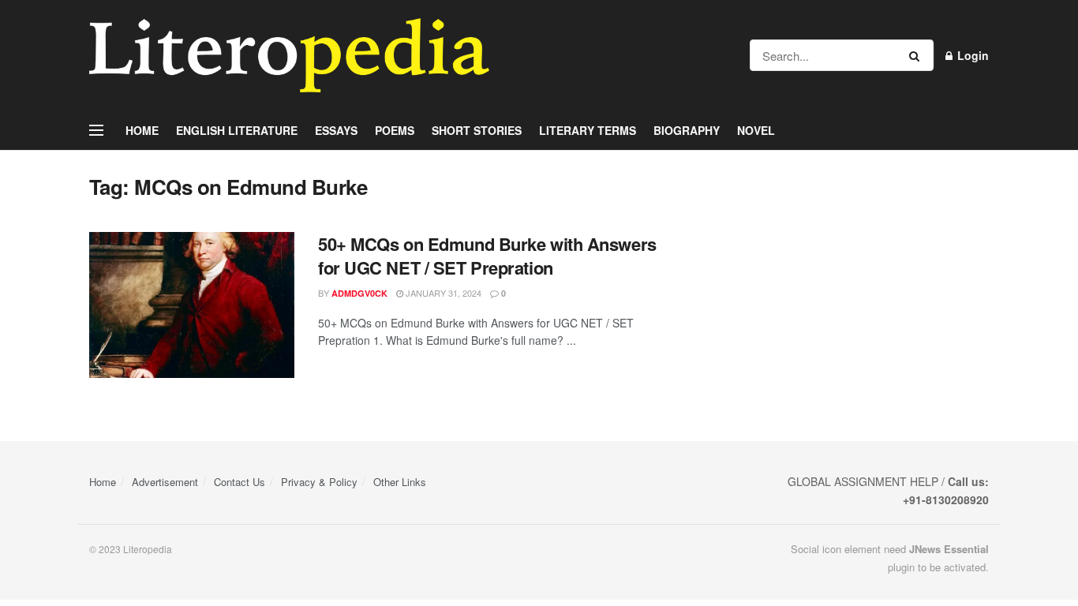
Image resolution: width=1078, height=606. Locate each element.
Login (971, 55)
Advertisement (165, 481)
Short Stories (477, 130)
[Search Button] (917, 55)
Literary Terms (587, 130)
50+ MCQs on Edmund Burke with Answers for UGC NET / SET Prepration (487, 256)
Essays (336, 130)
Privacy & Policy (319, 481)
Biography (686, 130)
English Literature (237, 130)
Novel (756, 130)
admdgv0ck (359, 293)
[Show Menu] (96, 130)
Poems (394, 130)
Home (142, 130)
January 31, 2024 (442, 292)
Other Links (399, 481)
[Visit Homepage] (289, 55)
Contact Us (239, 481)
